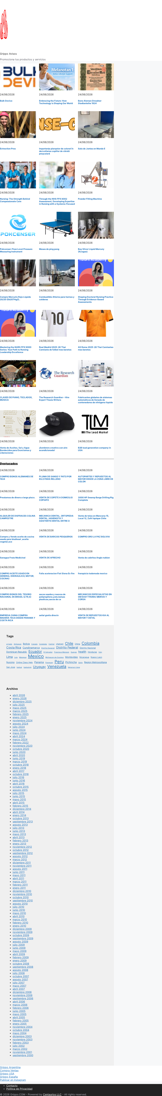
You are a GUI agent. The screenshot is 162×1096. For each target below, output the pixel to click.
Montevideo (71, 657)
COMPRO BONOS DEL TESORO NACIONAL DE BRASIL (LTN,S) (15, 595)
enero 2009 (20, 960)
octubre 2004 (21, 1030)
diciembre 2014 (22, 808)
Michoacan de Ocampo (54, 657)
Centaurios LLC (52, 1094)
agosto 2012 (20, 856)
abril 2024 (19, 736)
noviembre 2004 (22, 1026)
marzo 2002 (20, 1049)
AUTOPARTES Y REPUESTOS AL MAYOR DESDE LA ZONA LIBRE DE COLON (95, 479)
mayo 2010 (19, 913)
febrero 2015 (20, 805)
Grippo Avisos (8, 53)
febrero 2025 (21, 714)
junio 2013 (19, 831)
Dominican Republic (16, 651)
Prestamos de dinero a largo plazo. (17, 497)
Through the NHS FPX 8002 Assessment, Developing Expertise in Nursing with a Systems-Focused (57, 201)
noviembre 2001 (22, 1052)
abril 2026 (19, 695)
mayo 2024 (19, 733)
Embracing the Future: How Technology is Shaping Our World (56, 102)
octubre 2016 (21, 774)
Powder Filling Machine (90, 199)
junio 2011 (19, 872)
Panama (39, 662)
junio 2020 (19, 752)
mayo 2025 (19, 707)
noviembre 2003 (22, 1039)
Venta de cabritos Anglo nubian (94, 557)
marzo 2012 (20, 859)
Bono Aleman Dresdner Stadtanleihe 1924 (89, 102)
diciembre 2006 (22, 992)
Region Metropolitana (95, 662)
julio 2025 (19, 704)
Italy (100, 652)
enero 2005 (20, 1023)
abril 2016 (19, 783)
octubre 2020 (21, 748)
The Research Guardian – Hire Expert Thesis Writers (54, 398)
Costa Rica (13, 647)
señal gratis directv (49, 615)
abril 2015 (19, 802)
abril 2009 (19, 954)
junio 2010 (19, 910)
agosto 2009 (20, 941)
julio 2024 (19, 726)
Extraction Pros (8, 148)
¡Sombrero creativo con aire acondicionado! (53, 449)
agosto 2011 (20, 868)
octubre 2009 (21, 935)
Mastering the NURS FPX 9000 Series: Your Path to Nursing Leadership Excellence (15, 349)
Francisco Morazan (61, 652)
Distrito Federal (67, 647)
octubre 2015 (21, 786)
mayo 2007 (19, 985)
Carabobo (43, 644)
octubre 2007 (21, 976)
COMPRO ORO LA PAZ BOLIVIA (94, 536)
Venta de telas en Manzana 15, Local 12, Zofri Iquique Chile (93, 517)
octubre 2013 (21, 818)
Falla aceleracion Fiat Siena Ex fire (57, 573)
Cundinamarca (31, 647)
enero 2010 (19, 925)
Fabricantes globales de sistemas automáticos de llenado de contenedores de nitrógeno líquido (95, 400)
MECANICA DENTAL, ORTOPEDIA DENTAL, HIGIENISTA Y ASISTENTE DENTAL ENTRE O (56, 518)
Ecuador (35, 651)
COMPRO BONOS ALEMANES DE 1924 (16, 477)
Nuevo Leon (96, 657)
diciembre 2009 (22, 928)
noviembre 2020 (22, 745)
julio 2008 (19, 973)
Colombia (90, 643)
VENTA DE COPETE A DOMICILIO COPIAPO (56, 498)
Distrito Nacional (88, 648)
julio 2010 (18, 906)
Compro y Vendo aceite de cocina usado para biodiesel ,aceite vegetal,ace (17, 539)
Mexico (36, 656)
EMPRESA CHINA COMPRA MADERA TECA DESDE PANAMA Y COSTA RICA (17, 618)
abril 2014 (19, 812)
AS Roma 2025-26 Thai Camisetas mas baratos (95, 348)
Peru (59, 661)
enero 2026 (20, 698)
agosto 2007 (20, 979)
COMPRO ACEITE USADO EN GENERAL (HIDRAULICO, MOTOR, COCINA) (17, 576)
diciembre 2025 (22, 701)
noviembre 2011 (22, 865)
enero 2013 (19, 843)
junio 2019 (19, 758)
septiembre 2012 (23, 853)
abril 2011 (18, 878)
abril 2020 (19, 755)
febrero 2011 (20, 884)
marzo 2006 (20, 1004)
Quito (80, 663)
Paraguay (49, 663)
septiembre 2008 (23, 966)
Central (51, 644)
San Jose (10, 667)
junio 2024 (19, 730)
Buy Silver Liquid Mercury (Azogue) (91, 250)
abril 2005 (19, 1017)
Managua (22, 657)
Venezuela (56, 666)
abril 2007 (19, 989)
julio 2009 (19, 944)
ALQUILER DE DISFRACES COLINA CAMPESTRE (17, 517)
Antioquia (17, 644)
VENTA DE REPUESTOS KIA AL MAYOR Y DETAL (93, 616)
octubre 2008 (21, 963)
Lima (9, 657)
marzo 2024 (20, 739)
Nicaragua (84, 657)
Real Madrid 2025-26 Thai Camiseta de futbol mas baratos (55, 348)
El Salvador (48, 652)
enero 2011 (19, 887)
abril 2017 (18, 771)
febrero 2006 (21, 1007)
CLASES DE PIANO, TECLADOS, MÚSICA (16, 398)
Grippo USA (7, 1073)
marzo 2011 (19, 881)
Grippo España (9, 1076)
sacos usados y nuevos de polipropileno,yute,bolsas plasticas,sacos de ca (52, 597)
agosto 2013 (20, 824)
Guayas (74, 652)
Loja (16, 657)
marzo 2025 (20, 711)
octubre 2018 (21, 764)
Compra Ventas (9, 1070)
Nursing (10, 662)
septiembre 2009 (23, 938)
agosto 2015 (20, 790)
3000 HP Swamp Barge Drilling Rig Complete (95, 498)
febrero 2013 (20, 840)
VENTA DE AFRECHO (49, 557)
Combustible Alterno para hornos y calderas (56, 298)
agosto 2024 (20, 723)
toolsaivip (27, 667)
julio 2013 (18, 827)
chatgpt (59, 644)
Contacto (12, 1085)
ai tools (9, 644)
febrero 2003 (21, 1042)
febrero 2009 (21, 957)
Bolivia (26, 643)
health (82, 651)
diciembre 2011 (22, 862)
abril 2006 (19, 1001)
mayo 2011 (19, 875)
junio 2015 (19, 796)
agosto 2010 (20, 903)
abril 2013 (19, 837)
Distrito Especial (48, 648)
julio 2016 (18, 777)
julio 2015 (18, 793)
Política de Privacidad (19, 1088)
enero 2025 (20, 717)
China (77, 644)
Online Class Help (24, 662)
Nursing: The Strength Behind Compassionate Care (15, 200)
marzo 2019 (20, 761)
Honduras (92, 652)
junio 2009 (19, 947)
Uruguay (39, 667)
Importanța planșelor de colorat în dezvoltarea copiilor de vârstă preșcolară (56, 151)
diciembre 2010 (22, 891)
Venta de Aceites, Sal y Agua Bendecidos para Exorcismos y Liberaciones (15, 450)
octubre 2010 (21, 897)
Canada (34, 644)
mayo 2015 (19, 799)
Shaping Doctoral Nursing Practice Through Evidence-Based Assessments (95, 299)
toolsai (19, 667)
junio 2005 (19, 1011)
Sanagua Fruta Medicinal (12, 557)
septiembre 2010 (23, 900)
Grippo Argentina (10, 1067)
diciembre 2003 (22, 1036)
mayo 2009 (19, 951)
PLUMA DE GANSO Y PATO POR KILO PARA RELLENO (55, 477)
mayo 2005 (19, 1014)
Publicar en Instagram (13, 1079)
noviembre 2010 (22, 894)
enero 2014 (19, 815)
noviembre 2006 (22, 995)
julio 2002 (19, 1045)
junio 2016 (19, 780)
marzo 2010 (20, 919)
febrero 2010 (20, 922)
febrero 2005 (21, 1020)
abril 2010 (19, 916)
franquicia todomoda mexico (92, 573)
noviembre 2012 (22, 846)
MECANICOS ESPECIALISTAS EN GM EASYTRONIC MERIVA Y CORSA (95, 597)
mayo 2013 (19, 834)
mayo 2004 (19, 1033)
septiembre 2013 (23, 821)
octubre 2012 (21, 850)
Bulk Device (6, 100)
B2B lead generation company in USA (94, 449)
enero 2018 (19, 767)
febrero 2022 (21, 742)
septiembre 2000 (23, 1055)
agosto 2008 (20, 970)
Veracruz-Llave (74, 667)
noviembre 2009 (22, 932)
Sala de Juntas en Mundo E (91, 148)
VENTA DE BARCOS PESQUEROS (56, 536)
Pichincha (71, 662)
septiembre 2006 (23, 998)
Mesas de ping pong (49, 249)
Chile (69, 643)
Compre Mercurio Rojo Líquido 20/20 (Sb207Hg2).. (15, 298)
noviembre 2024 (22, 720)
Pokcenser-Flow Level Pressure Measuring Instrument (16, 250)
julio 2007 (19, 982)
